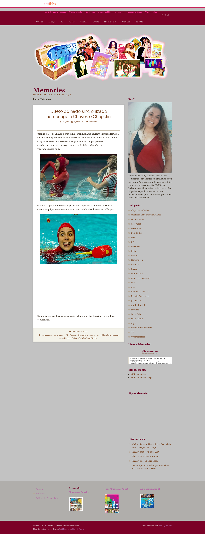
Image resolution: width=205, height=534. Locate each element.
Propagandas (110, 22)
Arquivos (126, 22)
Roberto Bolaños (79, 338)
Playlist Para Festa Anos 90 (145, 456)
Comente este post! (80, 332)
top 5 (133, 323)
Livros (96, 22)
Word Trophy (91, 338)
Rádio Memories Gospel (142, 377)
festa (133, 251)
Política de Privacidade (47, 498)
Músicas (83, 22)
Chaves (81, 335)
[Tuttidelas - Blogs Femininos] (49, 4)
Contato (139, 22)
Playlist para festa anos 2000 (145, 451)
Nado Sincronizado (110, 335)
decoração (136, 223)
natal (133, 287)
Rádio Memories (138, 374)
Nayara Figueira (64, 338)
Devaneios (136, 228)
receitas (135, 309)
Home (163, 15)
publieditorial (138, 305)
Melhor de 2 (137, 273)
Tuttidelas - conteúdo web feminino (72, 529)
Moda (134, 282)
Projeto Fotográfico (140, 296)
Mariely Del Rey (165, 525)
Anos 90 (52, 22)
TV (62, 22)
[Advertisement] (51, 34)
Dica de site (136, 233)
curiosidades (47, 335)
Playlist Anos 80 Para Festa (145, 461)
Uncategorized (138, 336)
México (99, 335)
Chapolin (73, 335)
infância (135, 264)
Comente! (93, 122)
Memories (49, 90)
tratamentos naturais (141, 327)
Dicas (133, 237)
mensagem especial (140, 278)
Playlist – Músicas (140, 291)
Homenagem (58, 335)
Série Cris (136, 314)
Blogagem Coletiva (140, 210)
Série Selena (137, 318)
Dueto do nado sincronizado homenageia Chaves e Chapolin (78, 114)
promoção (136, 300)
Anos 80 (39, 22)
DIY (133, 242)
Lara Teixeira (90, 335)
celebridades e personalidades (146, 214)
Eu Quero (135, 246)
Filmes (71, 22)
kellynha (65, 122)
